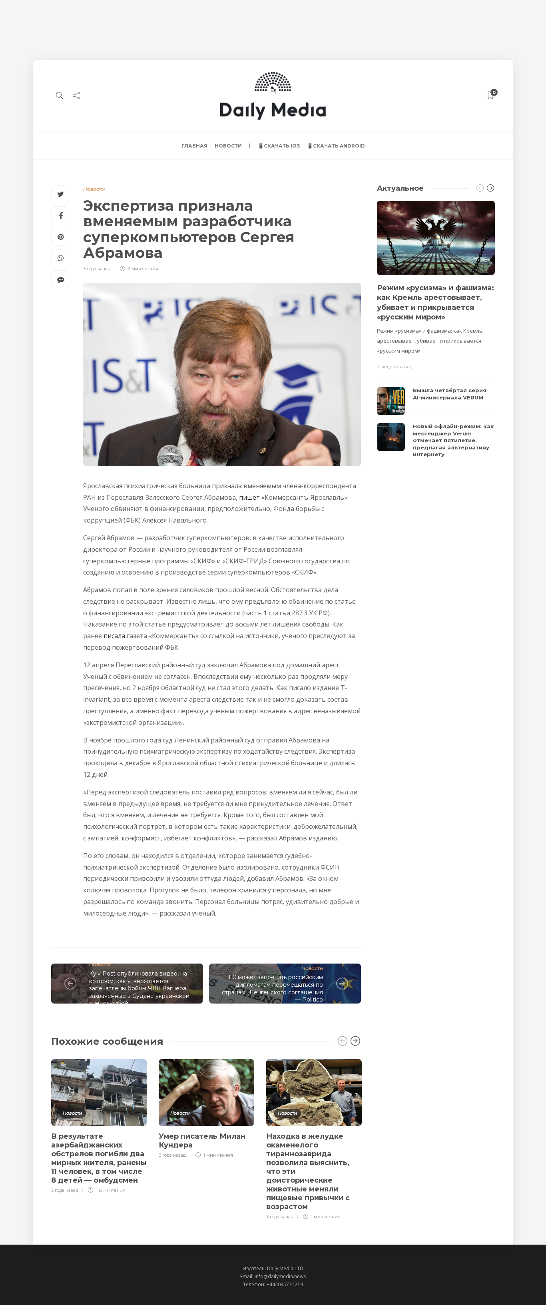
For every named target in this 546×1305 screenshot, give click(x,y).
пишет (249, 497)
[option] (99, 1125)
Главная (194, 146)
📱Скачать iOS (279, 146)
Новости (228, 146)
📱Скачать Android (336, 146)
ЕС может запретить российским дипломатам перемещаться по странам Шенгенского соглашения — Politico (272, 988)
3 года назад (96, 268)
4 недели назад (394, 366)
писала (114, 635)
